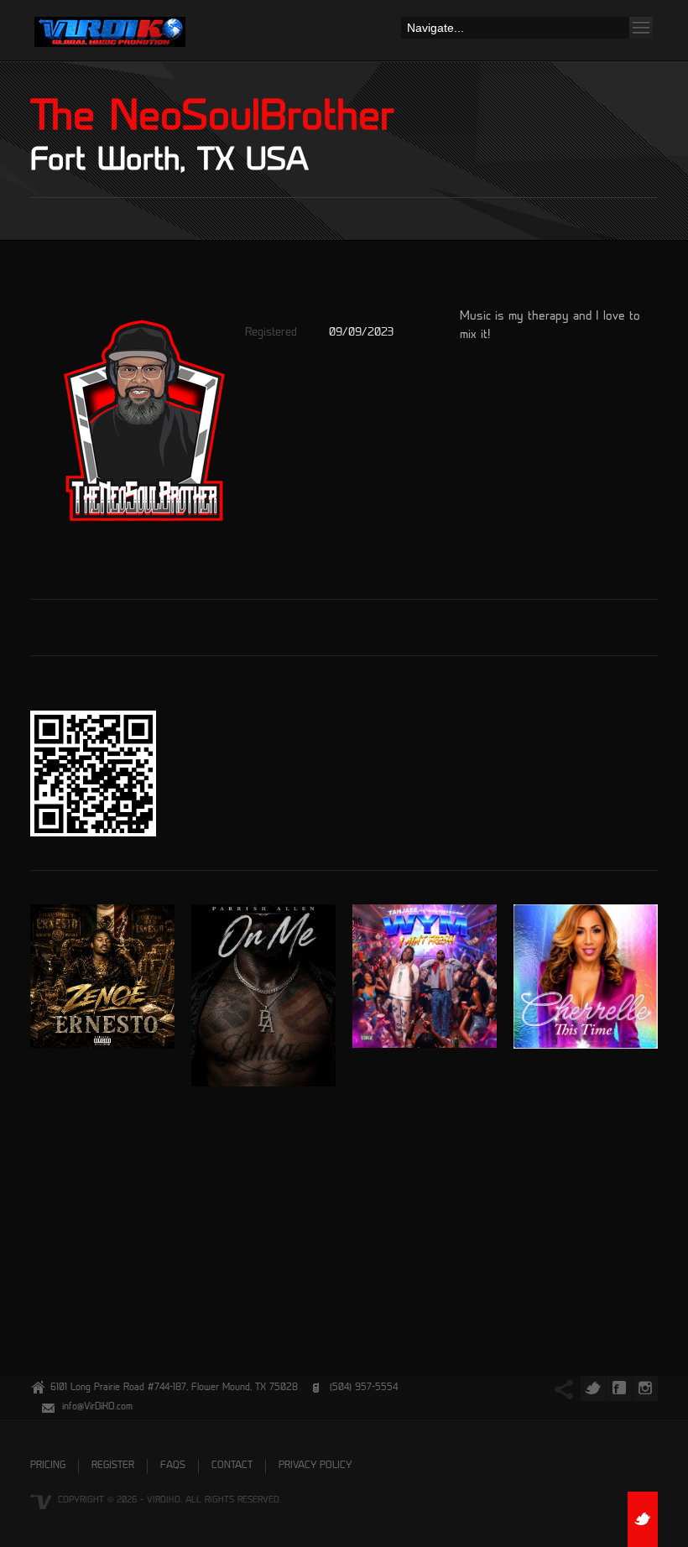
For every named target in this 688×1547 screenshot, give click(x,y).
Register (112, 1466)
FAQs (172, 1466)
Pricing (47, 1466)
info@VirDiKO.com (97, 1407)
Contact (232, 1466)
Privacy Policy (315, 1466)
